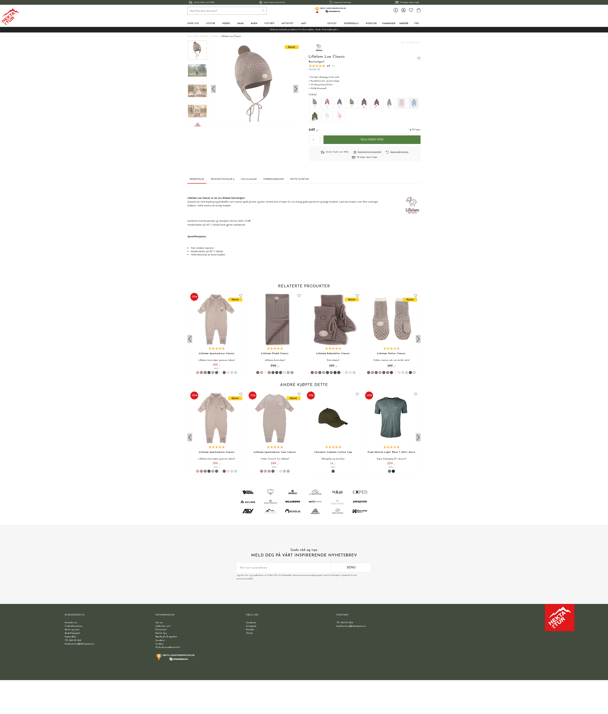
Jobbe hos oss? (163, 626)
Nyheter (371, 24)
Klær (196, 36)
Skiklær (205, 36)
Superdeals (351, 24)
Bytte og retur (72, 629)
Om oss (159, 623)
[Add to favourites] (419, 58)
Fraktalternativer (73, 626)
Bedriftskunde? (72, 633)
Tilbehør (215, 36)
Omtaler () (314, 69)
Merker (403, 24)
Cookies (159, 644)
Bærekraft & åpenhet (166, 637)
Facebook (251, 623)
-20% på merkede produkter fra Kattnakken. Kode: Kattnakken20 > (304, 30)
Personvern (161, 629)
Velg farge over (372, 139)
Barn (189, 36)
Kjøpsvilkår (70, 637)
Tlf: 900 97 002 (73, 640)
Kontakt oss (71, 623)
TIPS (416, 24)
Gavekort (160, 640)
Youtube (250, 629)
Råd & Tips (161, 633)
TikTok (249, 633)
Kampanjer (388, 24)
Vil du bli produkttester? (167, 647)
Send (351, 567)
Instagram (251, 626)
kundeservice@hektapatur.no (79, 644)
